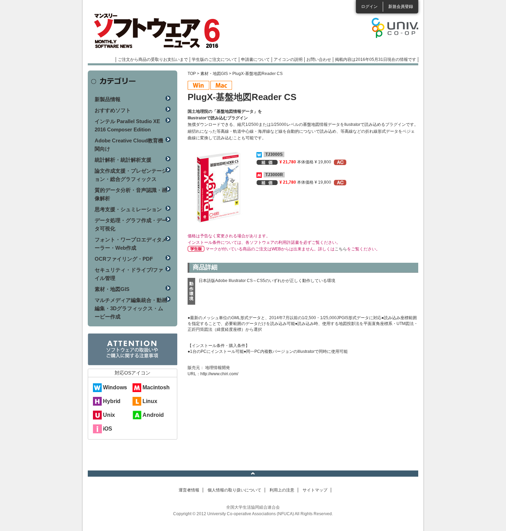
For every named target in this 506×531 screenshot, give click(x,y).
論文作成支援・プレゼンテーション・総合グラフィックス (131, 175)
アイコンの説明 (288, 59)
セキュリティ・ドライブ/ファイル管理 (129, 274)
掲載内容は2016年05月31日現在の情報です (375, 59)
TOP (192, 73)
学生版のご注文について (214, 59)
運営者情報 (189, 490)
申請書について (255, 59)
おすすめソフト (113, 110)
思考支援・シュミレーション (128, 209)
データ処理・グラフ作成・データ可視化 (131, 224)
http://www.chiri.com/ (219, 373)
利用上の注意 (282, 490)
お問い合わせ (318, 59)
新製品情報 (107, 99)
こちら (341, 249)
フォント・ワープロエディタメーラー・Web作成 (131, 244)
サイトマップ (315, 490)
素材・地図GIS (214, 73)
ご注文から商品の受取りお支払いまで (153, 59)
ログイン (369, 6)
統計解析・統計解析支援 (123, 160)
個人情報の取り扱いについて (234, 490)
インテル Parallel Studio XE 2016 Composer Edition (127, 125)
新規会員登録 (400, 6)
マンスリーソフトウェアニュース (161, 30)
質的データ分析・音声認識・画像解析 (131, 194)
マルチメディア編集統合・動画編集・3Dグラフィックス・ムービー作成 (131, 308)
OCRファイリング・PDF (124, 259)
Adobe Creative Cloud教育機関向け (129, 145)
